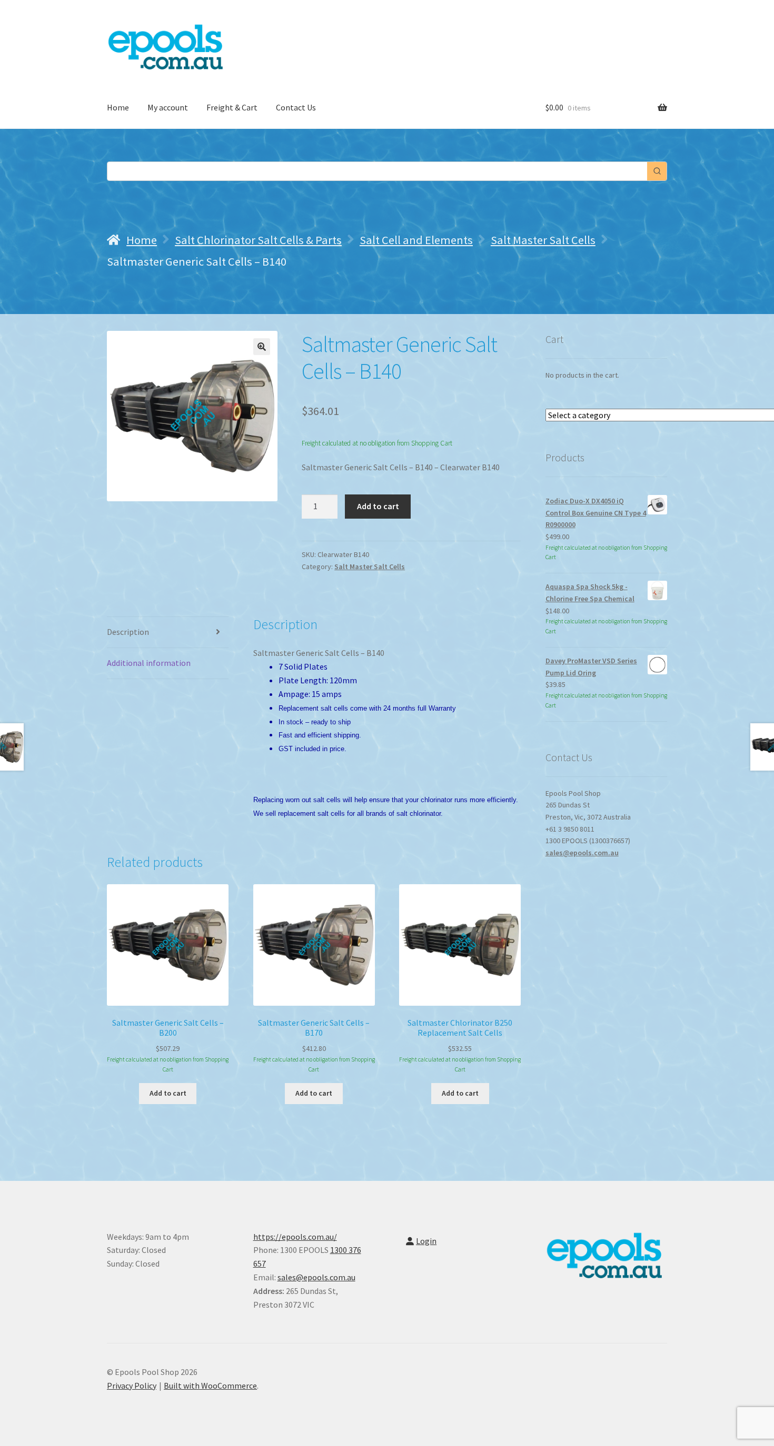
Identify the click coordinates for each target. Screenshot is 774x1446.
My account (167, 107)
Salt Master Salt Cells (543, 239)
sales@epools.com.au (582, 852)
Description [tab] (128, 631)
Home (118, 107)
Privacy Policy (131, 1385)
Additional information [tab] (149, 663)
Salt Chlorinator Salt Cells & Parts (258, 239)
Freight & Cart (231, 107)
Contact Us (296, 107)
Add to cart (378, 506)
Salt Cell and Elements (416, 239)
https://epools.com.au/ (295, 1236)
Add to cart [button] (168, 1093)
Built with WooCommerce (210, 1385)
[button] (261, 346)
